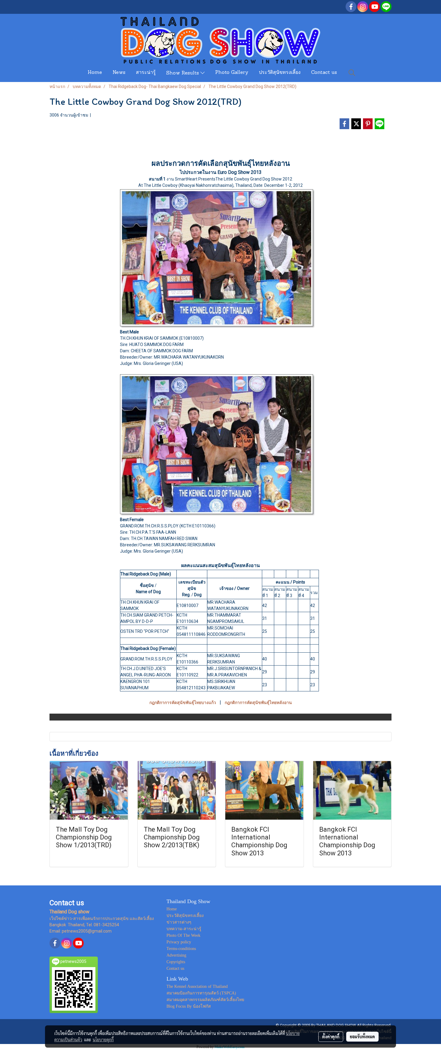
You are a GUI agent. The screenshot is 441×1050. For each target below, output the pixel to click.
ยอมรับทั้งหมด (362, 1036)
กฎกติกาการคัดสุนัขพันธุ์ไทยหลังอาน (258, 702)
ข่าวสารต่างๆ (178, 922)
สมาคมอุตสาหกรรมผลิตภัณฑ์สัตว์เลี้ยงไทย (205, 999)
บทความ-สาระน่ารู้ (183, 929)
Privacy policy (178, 942)
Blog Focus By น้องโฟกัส (188, 1006)
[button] (351, 72)
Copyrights (175, 962)
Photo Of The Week (183, 935)
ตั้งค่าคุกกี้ (330, 1036)
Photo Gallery (231, 72)
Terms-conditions (181, 948)
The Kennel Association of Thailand (197, 986)
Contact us (324, 72)
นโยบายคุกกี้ (103, 1039)
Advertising (176, 955)
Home (95, 72)
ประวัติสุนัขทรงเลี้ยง (280, 72)
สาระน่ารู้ (146, 72)
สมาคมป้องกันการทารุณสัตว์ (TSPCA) (201, 993)
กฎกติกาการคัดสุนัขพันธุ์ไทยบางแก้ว (182, 702)
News (118, 72)
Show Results (183, 73)
